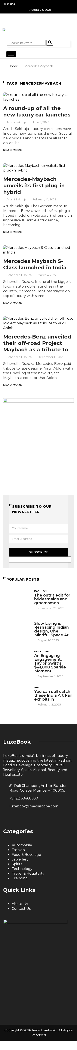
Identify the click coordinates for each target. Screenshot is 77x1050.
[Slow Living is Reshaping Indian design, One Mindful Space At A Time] (16, 627)
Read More (12, 150)
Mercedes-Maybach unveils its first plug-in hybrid (34, 185)
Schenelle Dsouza (19, 275)
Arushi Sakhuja (16, 122)
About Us (20, 904)
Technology (22, 869)
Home (13, 66)
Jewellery (20, 859)
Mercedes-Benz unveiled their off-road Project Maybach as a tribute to (37, 343)
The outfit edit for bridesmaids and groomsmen (52, 599)
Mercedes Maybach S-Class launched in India (35, 264)
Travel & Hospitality (28, 873)
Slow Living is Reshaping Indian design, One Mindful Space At (51, 629)
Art (37, 687)
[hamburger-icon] (11, 54)
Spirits (17, 864)
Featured (41, 651)
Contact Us (21, 909)
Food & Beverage (26, 855)
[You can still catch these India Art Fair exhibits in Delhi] (16, 695)
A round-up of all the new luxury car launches (36, 111)
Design (39, 619)
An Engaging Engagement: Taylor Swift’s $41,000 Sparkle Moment (50, 663)
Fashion (40, 591)
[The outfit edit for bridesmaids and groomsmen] (16, 599)
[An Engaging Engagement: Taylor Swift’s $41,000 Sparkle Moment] (16, 659)
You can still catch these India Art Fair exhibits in (53, 695)
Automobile (22, 845)
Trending (20, 878)
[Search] (49, 43)
